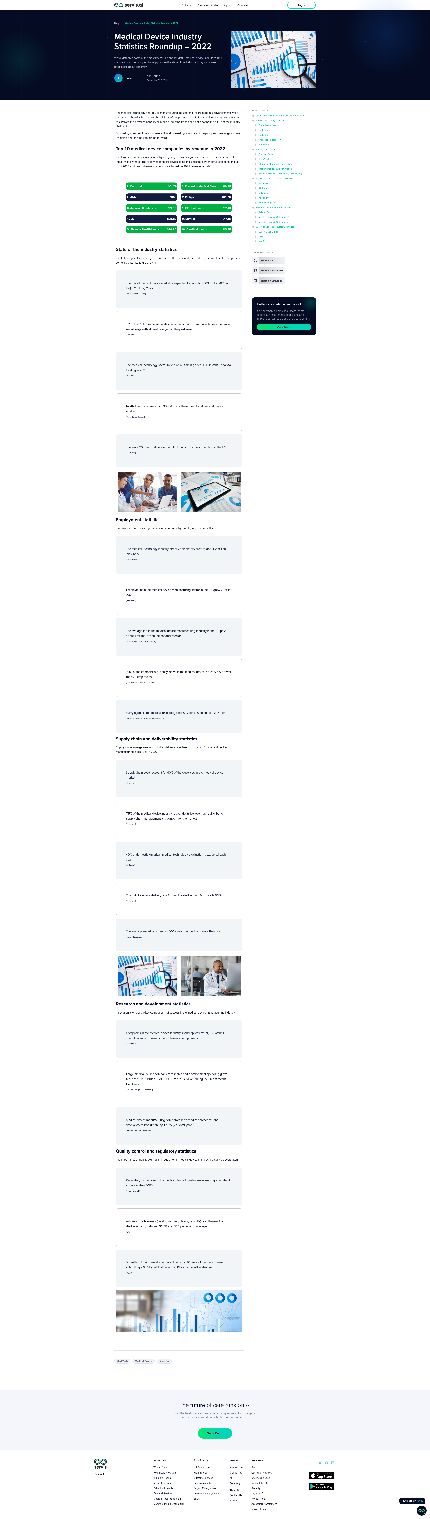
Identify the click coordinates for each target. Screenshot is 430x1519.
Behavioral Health (163, 1488)
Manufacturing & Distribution (168, 1503)
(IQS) (260, 236)
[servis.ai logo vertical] (100, 1464)
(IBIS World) (263, 144)
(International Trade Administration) (275, 164)
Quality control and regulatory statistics (274, 226)
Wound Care (160, 1467)
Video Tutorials (259, 1482)
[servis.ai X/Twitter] (319, 1462)
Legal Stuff (257, 1493)
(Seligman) (263, 193)
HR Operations (202, 1467)
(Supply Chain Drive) (268, 231)
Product (234, 1460)
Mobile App (236, 1472)
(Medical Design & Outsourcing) (273, 217)
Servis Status (258, 1508)
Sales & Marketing (203, 1482)
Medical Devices (162, 1482)
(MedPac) (262, 241)
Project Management (205, 1488)
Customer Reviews (261, 1472)
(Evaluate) (263, 130)
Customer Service (203, 1477)
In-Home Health (162, 1477)
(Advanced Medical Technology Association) (280, 173)
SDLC (197, 1498)
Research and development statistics (273, 207)
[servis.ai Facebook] (326, 1462)
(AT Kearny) (263, 188)
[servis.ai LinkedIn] (332, 1462)
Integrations (236, 1467)
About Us (235, 1489)
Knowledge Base (260, 1477)
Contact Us (236, 1495)
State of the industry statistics (269, 120)
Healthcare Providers (164, 1472)
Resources (257, 1460)
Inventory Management (206, 1493)
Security (255, 1488)
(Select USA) (264, 212)
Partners (234, 1500)
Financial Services (163, 1493)
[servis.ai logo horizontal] (128, 5)
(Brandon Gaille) (266, 154)
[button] (268, 260)
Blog (116, 23)
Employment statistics (266, 149)
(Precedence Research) (270, 125)
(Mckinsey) (263, 183)
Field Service (200, 1472)
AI (231, 1477)
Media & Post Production (167, 1498)
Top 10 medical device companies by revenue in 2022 (282, 115)
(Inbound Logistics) (267, 202)
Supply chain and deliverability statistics (275, 178)
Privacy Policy (258, 1498)
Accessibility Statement (264, 1503)
